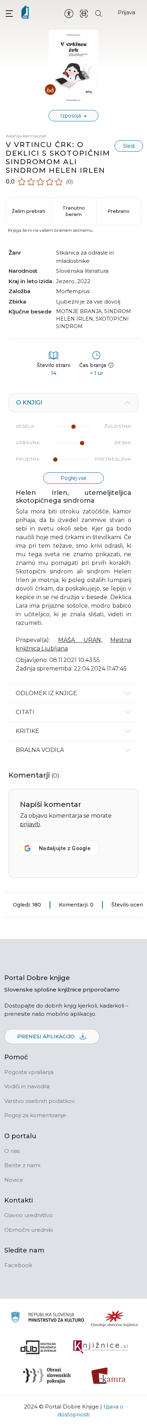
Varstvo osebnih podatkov (39, 1101)
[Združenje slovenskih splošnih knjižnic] (100, 1347)
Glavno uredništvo (28, 1215)
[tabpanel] (73, 538)
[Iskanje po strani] (98, 13)
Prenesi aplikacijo (46, 1036)
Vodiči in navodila (27, 1086)
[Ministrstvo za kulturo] (47, 1318)
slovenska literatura (82, 270)
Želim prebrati (28, 211)
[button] (9, 13)
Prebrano (118, 211)
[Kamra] (108, 1376)
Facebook (18, 1265)
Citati (25, 712)
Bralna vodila (40, 750)
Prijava (126, 12)
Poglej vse (74, 478)
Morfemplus (73, 291)
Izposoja (71, 115)
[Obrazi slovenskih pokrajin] (47, 1376)
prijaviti (30, 824)
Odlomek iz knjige (46, 693)
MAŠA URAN (79, 640)
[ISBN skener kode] (84, 13)
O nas (12, 1151)
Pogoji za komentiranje (35, 1115)
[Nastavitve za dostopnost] (69, 13)
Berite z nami (22, 1165)
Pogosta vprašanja (29, 1072)
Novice (13, 1179)
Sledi (129, 146)
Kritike (27, 731)
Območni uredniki (28, 1229)
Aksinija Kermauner (26, 136)
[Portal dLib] (38, 1347)
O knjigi (29, 402)
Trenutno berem (73, 211)
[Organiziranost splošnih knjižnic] (114, 1318)
